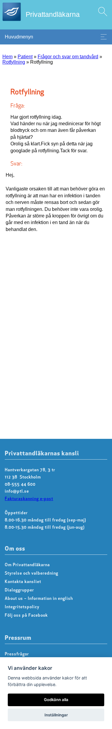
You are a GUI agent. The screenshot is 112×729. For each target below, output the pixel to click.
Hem (7, 56)
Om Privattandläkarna (27, 565)
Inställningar (56, 714)
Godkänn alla (56, 699)
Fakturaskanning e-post (29, 499)
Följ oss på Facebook (26, 615)
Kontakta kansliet (23, 582)
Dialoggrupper (19, 590)
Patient (25, 56)
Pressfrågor (17, 654)
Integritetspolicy (22, 607)
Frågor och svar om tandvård (68, 56)
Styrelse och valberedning (31, 573)
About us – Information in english (39, 599)
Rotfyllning (13, 62)
